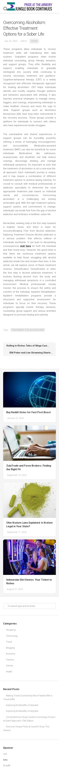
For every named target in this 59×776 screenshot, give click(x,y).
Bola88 (6, 765)
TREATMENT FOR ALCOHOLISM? (27, 330)
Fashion (10, 659)
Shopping (11, 630)
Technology (12, 636)
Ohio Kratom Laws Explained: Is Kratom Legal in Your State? (29, 524)
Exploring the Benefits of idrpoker (22, 705)
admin (24, 41)
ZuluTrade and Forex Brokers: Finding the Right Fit (28, 467)
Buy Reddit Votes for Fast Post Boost (28, 412)
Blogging (10, 648)
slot (5, 754)
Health (34, 41)
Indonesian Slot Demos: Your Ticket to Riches (29, 581)
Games (9, 665)
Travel (9, 641)
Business (10, 653)
